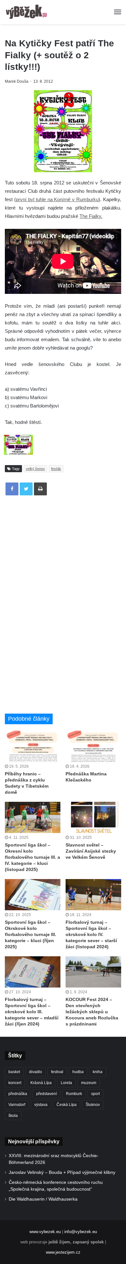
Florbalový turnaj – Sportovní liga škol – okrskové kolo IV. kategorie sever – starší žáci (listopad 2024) (91, 934)
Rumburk (74, 1093)
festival (57, 1072)
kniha (97, 1072)
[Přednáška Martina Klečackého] (93, 746)
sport (95, 1093)
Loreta (66, 1083)
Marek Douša (16, 81)
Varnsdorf (16, 1104)
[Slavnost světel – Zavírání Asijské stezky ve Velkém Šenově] (93, 817)
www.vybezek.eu (45, 1231)
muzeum (88, 1083)
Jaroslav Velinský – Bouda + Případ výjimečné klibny (62, 1172)
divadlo (35, 1072)
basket (14, 1072)
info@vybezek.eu (80, 1231)
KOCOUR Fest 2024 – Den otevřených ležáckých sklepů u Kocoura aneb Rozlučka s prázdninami (92, 1011)
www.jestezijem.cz (63, 1252)
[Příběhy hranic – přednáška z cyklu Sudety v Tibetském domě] (32, 746)
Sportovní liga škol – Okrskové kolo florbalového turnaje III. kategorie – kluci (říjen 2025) (30, 934)
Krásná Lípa (41, 1083)
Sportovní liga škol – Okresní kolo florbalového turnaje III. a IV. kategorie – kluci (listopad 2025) (32, 857)
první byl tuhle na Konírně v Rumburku (57, 199)
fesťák (56, 469)
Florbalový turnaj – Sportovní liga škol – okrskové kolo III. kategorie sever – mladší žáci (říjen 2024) (31, 1011)
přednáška (17, 1093)
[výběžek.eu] (27, 12)
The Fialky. (90, 216)
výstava (40, 1104)
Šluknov (93, 1104)
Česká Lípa (67, 1104)
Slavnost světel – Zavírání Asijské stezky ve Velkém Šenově (91, 851)
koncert (14, 1083)
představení (46, 1093)
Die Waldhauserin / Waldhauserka (43, 1199)
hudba (78, 1072)
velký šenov (35, 469)
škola (13, 1115)
